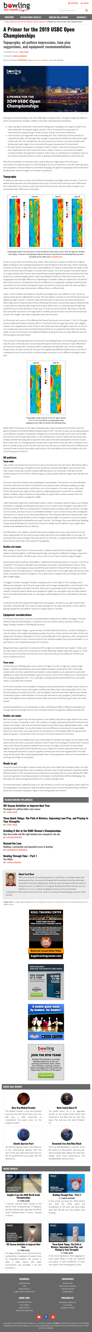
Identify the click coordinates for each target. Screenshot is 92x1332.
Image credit (84, 113)
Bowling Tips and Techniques (21, 22)
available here (57, 257)
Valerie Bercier (14, 837)
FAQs (24, 1286)
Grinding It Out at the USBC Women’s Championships (32, 831)
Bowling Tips (68, 1283)
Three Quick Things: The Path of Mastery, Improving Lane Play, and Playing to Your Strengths (45, 819)
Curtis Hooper (14, 862)
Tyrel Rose (23, 52)
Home (7, 22)
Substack (32, 889)
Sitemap (57, 1323)
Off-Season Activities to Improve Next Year (26, 805)
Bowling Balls (24, 1289)
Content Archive (67, 1289)
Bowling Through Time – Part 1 (20, 856)
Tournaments (67, 1292)
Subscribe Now (24, 1283)
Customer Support (24, 1302)
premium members (40, 60)
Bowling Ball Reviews (67, 1286)
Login (86, 3)
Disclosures (24, 1305)
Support (74, 3)
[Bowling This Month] (16, 10)
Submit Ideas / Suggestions (24, 1292)
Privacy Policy (24, 1308)
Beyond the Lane (12, 843)
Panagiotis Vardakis (17, 850)
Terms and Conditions (24, 1311)
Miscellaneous (39, 22)
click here (32, 420)
